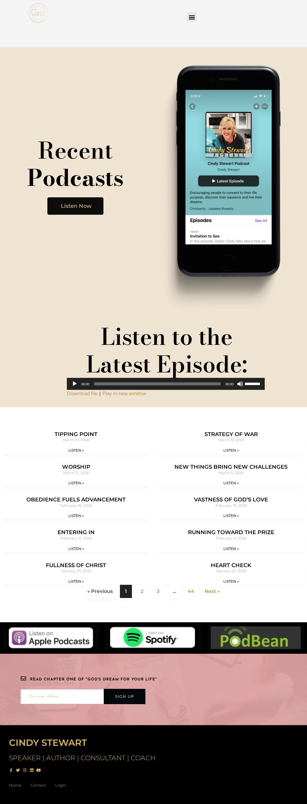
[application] (166, 384)
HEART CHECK (231, 565)
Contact (38, 785)
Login (60, 785)
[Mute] (240, 384)
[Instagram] (25, 770)
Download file (82, 393)
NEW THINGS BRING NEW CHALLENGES (231, 467)
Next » (212, 591)
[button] (192, 17)
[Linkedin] (32, 770)
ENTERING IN (76, 532)
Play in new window (124, 393)
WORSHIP (76, 467)
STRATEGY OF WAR (231, 434)
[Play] (75, 384)
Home (15, 785)
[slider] (253, 383)
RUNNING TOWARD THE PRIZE (231, 532)
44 (190, 589)
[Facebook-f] (11, 770)
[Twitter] (18, 770)
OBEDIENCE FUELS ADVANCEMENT (76, 499)
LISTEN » (76, 450)
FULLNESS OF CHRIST (76, 565)
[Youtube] (38, 770)
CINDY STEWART (48, 742)
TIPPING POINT (76, 434)
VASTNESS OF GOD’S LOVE (231, 499)
